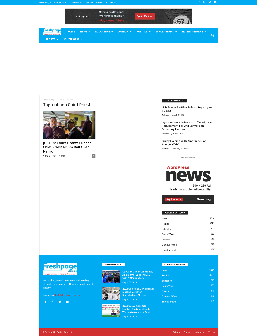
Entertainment (192, 31)
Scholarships (165, 31)
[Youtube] (215, 2)
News (83, 31)
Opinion (123, 31)
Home (71, 31)
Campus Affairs (169, 244)
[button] (212, 35)
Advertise (101, 2)
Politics (142, 31)
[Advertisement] (128, 69)
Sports (50, 39)
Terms (113, 2)
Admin (46, 155)
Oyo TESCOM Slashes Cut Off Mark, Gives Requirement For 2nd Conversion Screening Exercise (188, 126)
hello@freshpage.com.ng (67, 295)
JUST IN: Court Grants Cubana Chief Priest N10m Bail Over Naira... (67, 147)
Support (88, 2)
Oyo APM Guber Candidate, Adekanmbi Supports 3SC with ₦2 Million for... (137, 274)
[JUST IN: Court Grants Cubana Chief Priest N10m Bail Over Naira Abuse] (69, 125)
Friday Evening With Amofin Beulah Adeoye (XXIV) (184, 142)
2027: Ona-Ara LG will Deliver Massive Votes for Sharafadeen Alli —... (138, 292)
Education (102, 31)
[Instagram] (204, 2)
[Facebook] (199, 2)
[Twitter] (210, 2)
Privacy (76, 2)
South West (71, 39)
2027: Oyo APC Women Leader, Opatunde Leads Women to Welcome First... (136, 309)
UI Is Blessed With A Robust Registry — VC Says (187, 108)
